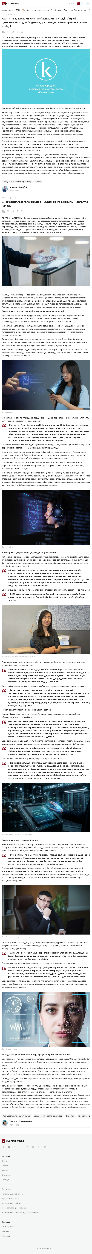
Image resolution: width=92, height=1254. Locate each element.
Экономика (6, 1175)
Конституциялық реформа (38, 10)
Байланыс (6, 1231)
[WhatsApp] (7, 32)
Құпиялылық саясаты (11, 1198)
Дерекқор (68, 10)
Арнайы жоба (57, 10)
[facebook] (21, 1147)
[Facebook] (17, 32)
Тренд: (4, 10)
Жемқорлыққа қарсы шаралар (15, 1208)
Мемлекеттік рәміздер (12, 1203)
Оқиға (4, 1161)
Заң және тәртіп (81, 10)
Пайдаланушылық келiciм (12, 1194)
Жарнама (6, 1236)
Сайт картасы (8, 1227)
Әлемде (5, 1179)
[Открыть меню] (88, 3)
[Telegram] (12, 32)
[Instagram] (3, 32)
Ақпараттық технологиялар (16, 1116)
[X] (21, 32)
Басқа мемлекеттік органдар (17, 182)
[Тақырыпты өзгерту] (80, 3)
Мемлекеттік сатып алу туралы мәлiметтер (21, 1212)
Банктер (70, 1116)
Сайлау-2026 (14, 10)
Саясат (5, 1166)
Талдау (5, 1170)
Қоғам (38, 182)
